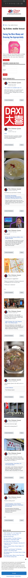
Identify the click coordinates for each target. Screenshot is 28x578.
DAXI (5, 133)
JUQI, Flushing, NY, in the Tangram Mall (12, 533)
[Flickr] (13, 3)
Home (5, 25)
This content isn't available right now (13, 87)
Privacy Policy (18, 576)
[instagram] (22, 3)
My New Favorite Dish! (9, 536)
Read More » (6, 60)
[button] (26, 559)
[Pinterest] (11, 3)
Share (21, 100)
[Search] (24, 1)
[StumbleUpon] (18, 3)
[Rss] (5, 3)
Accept (14, 573)
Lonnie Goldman (9, 387)
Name (4, 65)
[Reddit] (16, 3)
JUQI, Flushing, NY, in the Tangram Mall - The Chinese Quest (13, 322)
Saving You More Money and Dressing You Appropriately (13, 35)
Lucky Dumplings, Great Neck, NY (11, 534)
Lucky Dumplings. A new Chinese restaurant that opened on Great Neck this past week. (14, 505)
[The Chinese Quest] (14, 13)
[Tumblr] (20, 3)
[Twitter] (9, 3)
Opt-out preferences (10, 576)
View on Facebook (9, 100)
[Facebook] (7, 3)
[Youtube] (14, 3)
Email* (4, 69)
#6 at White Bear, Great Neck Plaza (11, 541)
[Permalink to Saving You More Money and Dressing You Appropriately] (14, 53)
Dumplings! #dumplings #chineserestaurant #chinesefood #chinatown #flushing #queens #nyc (13, 197)
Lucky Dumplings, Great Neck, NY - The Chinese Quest (13, 464)
